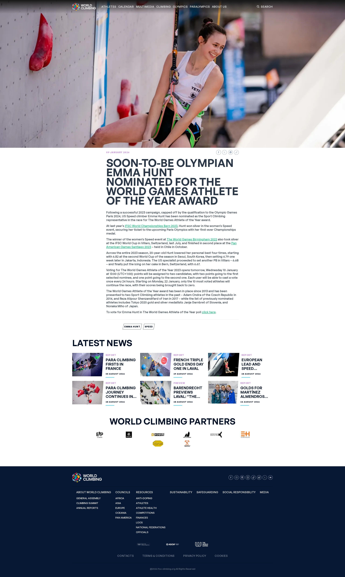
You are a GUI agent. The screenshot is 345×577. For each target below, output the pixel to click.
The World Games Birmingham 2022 (192, 239)
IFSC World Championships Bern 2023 (151, 226)
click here (209, 312)
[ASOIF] (172, 544)
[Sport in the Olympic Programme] (143, 544)
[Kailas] (128, 434)
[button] (145, 6)
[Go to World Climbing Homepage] (85, 7)
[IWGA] (201, 544)
